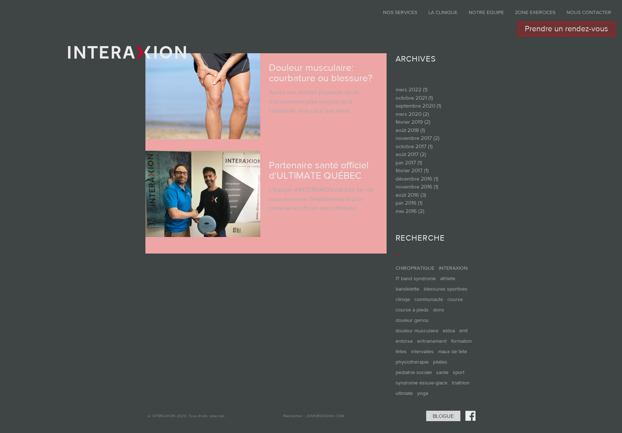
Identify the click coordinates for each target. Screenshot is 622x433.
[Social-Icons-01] (470, 416)
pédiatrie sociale (414, 372)
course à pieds (412, 310)
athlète (447, 278)
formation (461, 341)
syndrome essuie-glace (421, 383)
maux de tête (452, 351)
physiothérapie (412, 362)
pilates (440, 362)
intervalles (422, 351)
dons (438, 310)
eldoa (449, 330)
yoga (422, 393)
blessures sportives (446, 289)
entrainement (432, 341)
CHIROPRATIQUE (415, 268)
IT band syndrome (416, 278)
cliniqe (403, 299)
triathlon (461, 383)
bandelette (407, 289)
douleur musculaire (417, 330)
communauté (428, 299)
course (455, 299)
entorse (404, 341)
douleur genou (412, 320)
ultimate (404, 393)
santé (442, 372)
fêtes (401, 351)
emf (463, 330)
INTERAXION (453, 268)
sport (458, 372)
